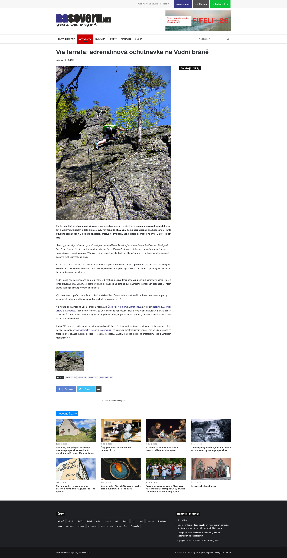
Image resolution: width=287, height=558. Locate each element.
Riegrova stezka (106, 377)
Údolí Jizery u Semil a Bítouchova (125, 307)
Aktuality (85, 39)
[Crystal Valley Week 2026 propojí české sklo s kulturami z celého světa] (121, 469)
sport (60, 526)
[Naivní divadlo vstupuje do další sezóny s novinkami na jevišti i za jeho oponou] (76, 469)
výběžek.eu (201, 4)
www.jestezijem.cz (223, 552)
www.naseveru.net (64, 552)
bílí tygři (61, 521)
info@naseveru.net (81, 552)
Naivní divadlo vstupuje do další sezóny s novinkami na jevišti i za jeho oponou (75, 489)
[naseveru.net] (83, 20)
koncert (108, 521)
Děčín (80, 521)
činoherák (135, 526)
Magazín (126, 39)
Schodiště (182, 520)
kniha (98, 521)
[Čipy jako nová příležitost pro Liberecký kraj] (121, 430)
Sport (113, 39)
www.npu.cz (106, 330)
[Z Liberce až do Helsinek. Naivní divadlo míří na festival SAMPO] (166, 430)
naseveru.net (183, 4)
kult (116, 521)
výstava (81, 526)
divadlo (71, 521)
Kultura (100, 39)
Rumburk (162, 521)
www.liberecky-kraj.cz (86, 330)
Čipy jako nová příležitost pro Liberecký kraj (198, 540)
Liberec (125, 521)
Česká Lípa (122, 526)
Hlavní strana (66, 39)
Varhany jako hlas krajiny (203, 486)
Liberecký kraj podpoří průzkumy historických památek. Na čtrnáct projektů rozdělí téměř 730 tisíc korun (75, 450)
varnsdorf (70, 526)
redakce (59, 60)
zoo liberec (92, 526)
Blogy (138, 39)
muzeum (150, 521)
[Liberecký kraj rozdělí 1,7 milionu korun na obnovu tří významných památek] (211, 430)
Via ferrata (82, 377)
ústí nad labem (107, 526)
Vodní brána (93, 377)
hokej (89, 521)
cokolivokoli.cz (220, 4)
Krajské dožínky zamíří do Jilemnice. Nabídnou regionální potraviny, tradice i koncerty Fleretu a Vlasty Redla (165, 489)
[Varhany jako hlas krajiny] (211, 469)
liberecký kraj (70, 377)
